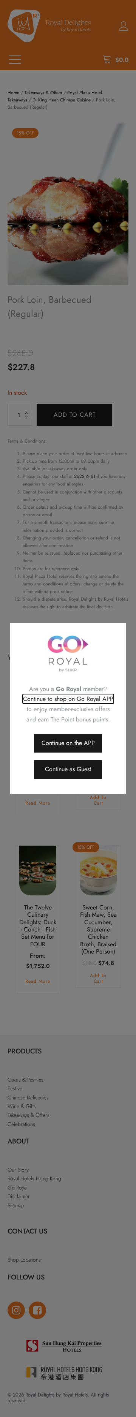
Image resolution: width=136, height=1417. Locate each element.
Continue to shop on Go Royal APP (68, 698)
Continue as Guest (68, 769)
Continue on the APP (68, 743)
